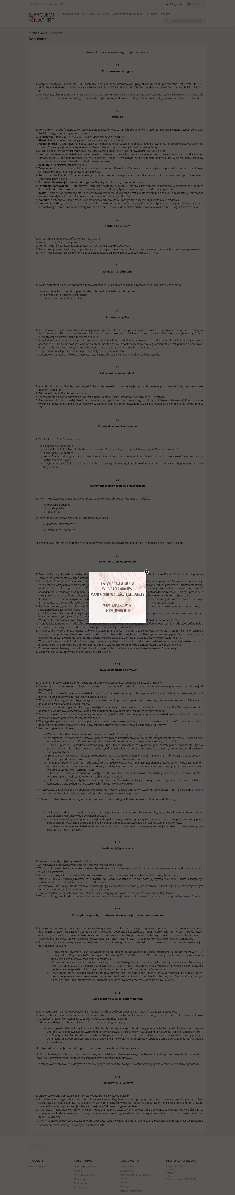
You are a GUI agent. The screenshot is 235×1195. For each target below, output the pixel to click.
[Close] (146, 572)
